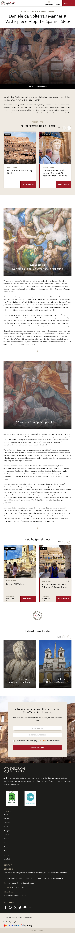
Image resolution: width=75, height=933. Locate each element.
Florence (7, 823)
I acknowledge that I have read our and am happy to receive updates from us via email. (39, 741)
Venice (6, 827)
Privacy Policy (42, 740)
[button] (38, 87)
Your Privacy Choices (36, 930)
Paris (5, 851)
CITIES (6, 812)
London (6, 855)
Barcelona (7, 847)
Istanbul (7, 859)
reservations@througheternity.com (21, 883)
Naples (6, 839)
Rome (6, 815)
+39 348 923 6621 (56, 878)
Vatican (6, 819)
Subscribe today (38, 747)
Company (8, 865)
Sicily (6, 843)
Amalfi (6, 835)
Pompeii (7, 831)
